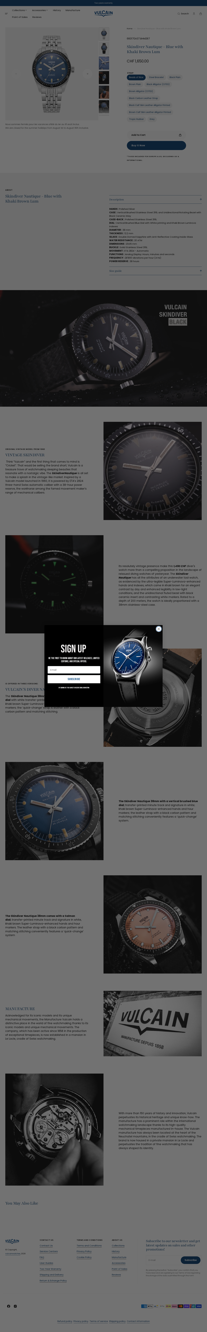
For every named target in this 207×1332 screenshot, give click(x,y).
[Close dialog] (158, 629)
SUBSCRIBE (74, 679)
